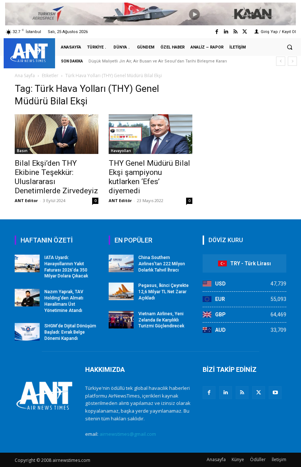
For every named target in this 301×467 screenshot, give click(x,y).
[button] (289, 47)
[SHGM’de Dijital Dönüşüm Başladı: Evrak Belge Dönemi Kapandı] (27, 332)
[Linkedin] (226, 31)
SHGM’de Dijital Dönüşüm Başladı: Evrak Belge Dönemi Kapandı (70, 332)
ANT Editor (26, 200)
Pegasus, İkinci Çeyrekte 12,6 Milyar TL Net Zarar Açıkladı (163, 292)
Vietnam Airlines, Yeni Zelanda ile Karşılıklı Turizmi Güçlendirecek (161, 320)
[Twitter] (244, 31)
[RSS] (242, 392)
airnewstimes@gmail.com (127, 434)
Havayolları (121, 150)
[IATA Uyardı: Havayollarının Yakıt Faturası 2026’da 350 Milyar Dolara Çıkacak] (27, 263)
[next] (292, 61)
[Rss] (235, 31)
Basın (22, 150)
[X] (258, 392)
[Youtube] (275, 392)
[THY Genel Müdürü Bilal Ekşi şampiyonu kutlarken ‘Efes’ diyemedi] (150, 134)
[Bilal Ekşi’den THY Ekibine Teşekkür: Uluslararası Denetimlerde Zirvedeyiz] (56, 134)
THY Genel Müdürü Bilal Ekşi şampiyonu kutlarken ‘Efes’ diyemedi (149, 177)
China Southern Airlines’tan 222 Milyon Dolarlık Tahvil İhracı (161, 264)
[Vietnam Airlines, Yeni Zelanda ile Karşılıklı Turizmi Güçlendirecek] (121, 319)
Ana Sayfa (25, 75)
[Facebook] (216, 31)
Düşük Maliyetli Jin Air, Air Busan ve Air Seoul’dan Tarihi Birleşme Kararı (157, 61)
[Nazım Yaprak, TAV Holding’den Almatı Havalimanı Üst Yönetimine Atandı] (27, 297)
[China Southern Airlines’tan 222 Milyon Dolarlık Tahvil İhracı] (121, 263)
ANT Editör (120, 200)
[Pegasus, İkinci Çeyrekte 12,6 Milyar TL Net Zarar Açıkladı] (121, 291)
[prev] (280, 61)
